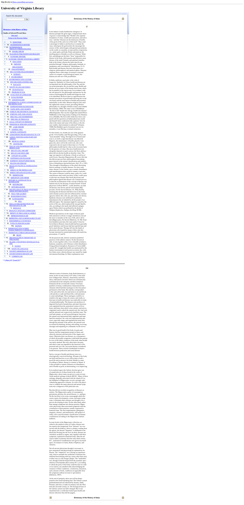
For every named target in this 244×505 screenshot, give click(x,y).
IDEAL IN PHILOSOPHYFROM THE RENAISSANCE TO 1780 (21, 205)
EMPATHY (17, 64)
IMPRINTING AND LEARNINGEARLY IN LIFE (25, 218)
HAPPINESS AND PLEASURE (20, 158)
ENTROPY (17, 74)
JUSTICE (18, 246)
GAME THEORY (18, 127)
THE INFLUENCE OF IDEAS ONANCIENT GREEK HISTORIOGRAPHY (23, 190)
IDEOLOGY (17, 208)
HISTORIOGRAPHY (18, 187)
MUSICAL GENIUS (18, 141)
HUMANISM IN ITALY (18, 196)
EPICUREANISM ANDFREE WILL (21, 82)
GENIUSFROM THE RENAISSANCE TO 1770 (25, 135)
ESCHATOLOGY (18, 90)
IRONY (18, 235)
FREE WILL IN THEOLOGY (20, 119)
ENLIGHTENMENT (18, 69)
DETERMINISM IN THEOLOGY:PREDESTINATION (20, 48)
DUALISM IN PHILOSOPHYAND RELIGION (25, 54)
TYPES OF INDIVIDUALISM (20, 223)
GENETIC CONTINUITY (18, 132)
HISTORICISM (17, 184)
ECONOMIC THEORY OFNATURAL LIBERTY (24, 59)
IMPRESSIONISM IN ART (19, 216)
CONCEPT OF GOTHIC (19, 156)
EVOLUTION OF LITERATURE (20, 95)
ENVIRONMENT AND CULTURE (20, 79)
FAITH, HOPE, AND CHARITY (20, 109)
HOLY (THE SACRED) (18, 194)
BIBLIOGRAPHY (17, 67)
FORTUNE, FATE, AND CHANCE (21, 114)
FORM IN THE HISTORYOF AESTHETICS (24, 112)
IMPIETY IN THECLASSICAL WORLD (23, 213)
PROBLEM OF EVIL (18, 92)
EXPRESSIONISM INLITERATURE (22, 107)
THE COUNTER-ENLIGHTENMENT (22, 72)
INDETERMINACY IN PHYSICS (20, 221)
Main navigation (27, 2)
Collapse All (8, 260)
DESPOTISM (17, 42)
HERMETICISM (18, 175)
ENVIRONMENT (17, 77)
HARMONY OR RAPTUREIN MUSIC (22, 161)
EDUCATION (17, 62)
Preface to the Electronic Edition (17, 38)
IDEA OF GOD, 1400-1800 (19, 151)
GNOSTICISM (17, 144)
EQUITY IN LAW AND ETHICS (20, 87)
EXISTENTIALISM (18, 100)
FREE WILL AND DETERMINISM (21, 117)
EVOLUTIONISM (17, 97)
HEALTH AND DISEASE (18, 163)
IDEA (20, 201)
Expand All (16, 260)
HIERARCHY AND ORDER (20, 178)
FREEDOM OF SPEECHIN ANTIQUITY (23, 124)
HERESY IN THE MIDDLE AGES (21, 170)
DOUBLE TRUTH (18, 51)
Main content (17, 2)
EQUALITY (17, 85)
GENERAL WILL (17, 129)
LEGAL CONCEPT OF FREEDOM (20, 122)
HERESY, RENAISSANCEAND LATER (23, 173)
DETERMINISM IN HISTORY (20, 45)
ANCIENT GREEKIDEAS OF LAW (20, 251)
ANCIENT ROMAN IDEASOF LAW (21, 254)
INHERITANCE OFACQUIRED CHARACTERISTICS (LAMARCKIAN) (21, 229)
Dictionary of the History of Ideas (15, 29)
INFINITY (18, 226)
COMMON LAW (17, 256)
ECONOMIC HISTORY (18, 57)
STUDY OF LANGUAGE (20, 249)
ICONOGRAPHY (18, 199)
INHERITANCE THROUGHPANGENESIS (22, 233)
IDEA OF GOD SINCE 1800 (20, 153)
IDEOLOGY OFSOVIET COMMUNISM (22, 211)
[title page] (14, 35)
